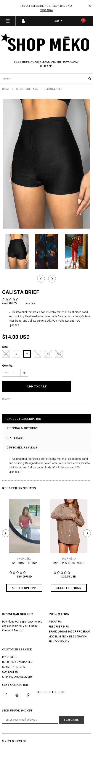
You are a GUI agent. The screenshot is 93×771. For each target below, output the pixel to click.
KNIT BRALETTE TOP (24, 563)
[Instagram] (17, 695)
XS (5, 353)
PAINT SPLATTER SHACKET (69, 563)
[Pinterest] (28, 695)
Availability (9, 303)
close (90, 6)
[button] (10, 299)
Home (6, 89)
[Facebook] (6, 695)
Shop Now (46, 10)
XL (48, 353)
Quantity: (7, 365)
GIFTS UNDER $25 (27, 89)
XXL (59, 353)
